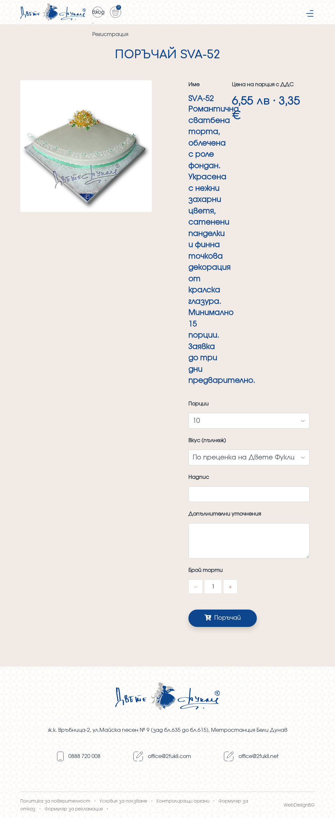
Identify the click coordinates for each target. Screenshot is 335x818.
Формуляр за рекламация (73, 809)
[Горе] (323, 805)
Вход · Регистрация (97, 14)
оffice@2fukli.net (258, 756)
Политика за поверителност (55, 801)
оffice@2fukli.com (169, 756)
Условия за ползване (123, 801)
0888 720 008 (84, 756)
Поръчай (227, 618)
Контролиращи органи (182, 801)
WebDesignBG (299, 805)
